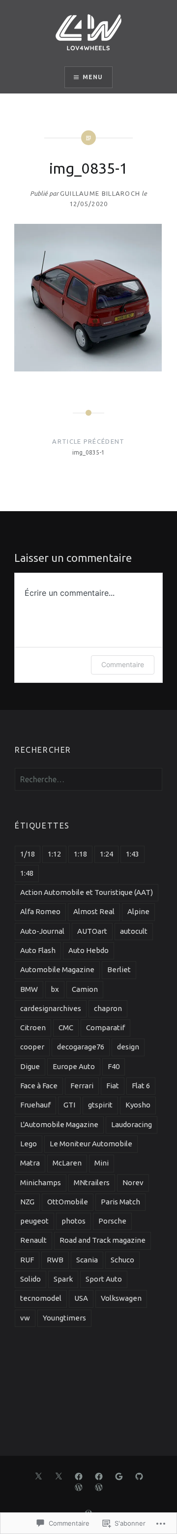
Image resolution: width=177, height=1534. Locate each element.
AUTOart (92, 931)
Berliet (119, 969)
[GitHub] (139, 1475)
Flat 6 (141, 1085)
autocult (134, 931)
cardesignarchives (50, 1008)
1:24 (106, 854)
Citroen (33, 1027)
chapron (108, 1008)
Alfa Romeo (40, 911)
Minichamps (40, 1182)
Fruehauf (35, 1105)
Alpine (138, 911)
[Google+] (119, 1475)
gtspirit (100, 1105)
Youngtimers (64, 1318)
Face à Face (39, 1085)
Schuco (122, 1260)
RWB (55, 1260)
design (128, 1047)
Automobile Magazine (57, 969)
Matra (30, 1163)
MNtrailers (92, 1182)
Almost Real (94, 911)
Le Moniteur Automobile (91, 1143)
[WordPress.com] (79, 1487)
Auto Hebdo (88, 950)
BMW (29, 989)
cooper (32, 1047)
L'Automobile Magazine (59, 1124)
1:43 (132, 854)
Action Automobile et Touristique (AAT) (86, 892)
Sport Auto (104, 1279)
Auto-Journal (42, 931)
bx (55, 989)
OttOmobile (67, 1201)
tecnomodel (40, 1298)
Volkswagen (121, 1298)
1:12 (54, 854)
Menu (93, 77)
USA (81, 1298)
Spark (63, 1279)
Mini (101, 1163)
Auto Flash (38, 950)
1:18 (80, 854)
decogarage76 (80, 1047)
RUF (27, 1260)
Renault (33, 1240)
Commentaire (122, 664)
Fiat (112, 1085)
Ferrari (81, 1085)
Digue (30, 1066)
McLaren (67, 1163)
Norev (133, 1182)
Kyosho (137, 1105)
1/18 (27, 854)
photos (73, 1221)
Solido (30, 1279)
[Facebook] (79, 1475)
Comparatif (105, 1027)
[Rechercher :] (88, 780)
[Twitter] (38, 1475)
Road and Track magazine (102, 1240)
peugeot (34, 1221)
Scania (87, 1260)
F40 (113, 1066)
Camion (85, 989)
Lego (28, 1143)
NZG (27, 1201)
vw (25, 1318)
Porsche (112, 1221)
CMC (66, 1027)
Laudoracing (131, 1124)
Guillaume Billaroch (100, 193)
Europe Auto (74, 1066)
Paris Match (120, 1201)
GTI (69, 1105)
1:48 (26, 873)
